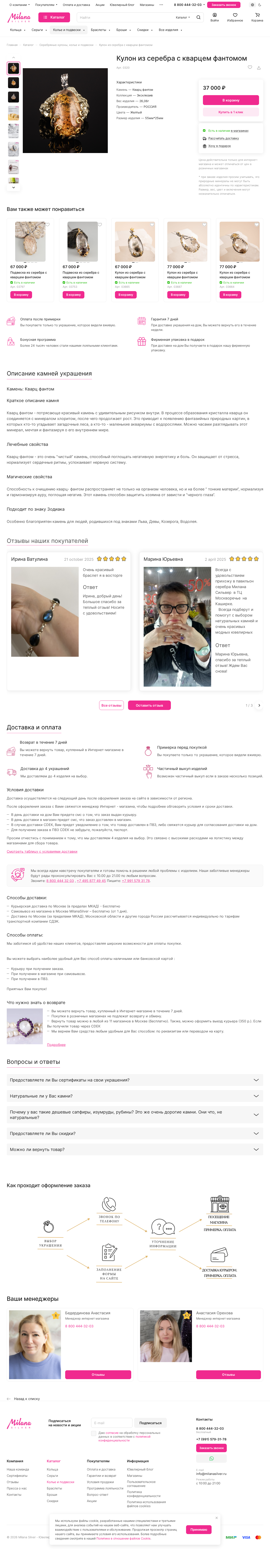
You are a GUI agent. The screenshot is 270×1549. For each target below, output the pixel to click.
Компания (15, 1461)
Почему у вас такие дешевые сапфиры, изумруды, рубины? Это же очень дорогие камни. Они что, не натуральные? (116, 1114)
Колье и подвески (60, 1482)
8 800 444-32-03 (188, 5)
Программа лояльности (105, 1488)
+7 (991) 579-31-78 (211, 1439)
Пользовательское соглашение (141, 1484)
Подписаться (150, 1423)
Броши (52, 1495)
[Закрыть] (216, 1518)
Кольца (52, 1469)
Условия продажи (100, 1482)
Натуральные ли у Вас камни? (41, 1096)
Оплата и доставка (101, 1469)
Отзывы (13, 1482)
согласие (112, 1432)
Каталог (54, 1461)
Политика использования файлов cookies (146, 1504)
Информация (138, 1461)
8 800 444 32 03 (60, 881)
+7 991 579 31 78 (136, 881)
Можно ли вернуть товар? (37, 1149)
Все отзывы (111, 705)
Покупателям (98, 1461)
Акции (92, 1501)
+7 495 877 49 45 (91, 881)
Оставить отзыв (149, 705)
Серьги (52, 1476)
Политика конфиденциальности (144, 1494)
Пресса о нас (17, 1488)
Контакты (14, 1495)
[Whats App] (211, 1458)
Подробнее (56, 1045)
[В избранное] (250, 67)
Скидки (52, 1501)
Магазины (134, 1476)
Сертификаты (17, 1476)
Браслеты (54, 1488)
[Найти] (198, 17)
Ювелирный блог (140, 1469)
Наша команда (18, 1469)
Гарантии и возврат (101, 1476)
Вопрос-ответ (97, 1495)
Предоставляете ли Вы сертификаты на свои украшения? (70, 1080)
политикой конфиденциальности (124, 1438)
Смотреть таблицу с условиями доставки (42, 851)
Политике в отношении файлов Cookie (123, 1538)
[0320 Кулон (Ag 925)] (65, 110)
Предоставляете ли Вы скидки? (43, 1133)
